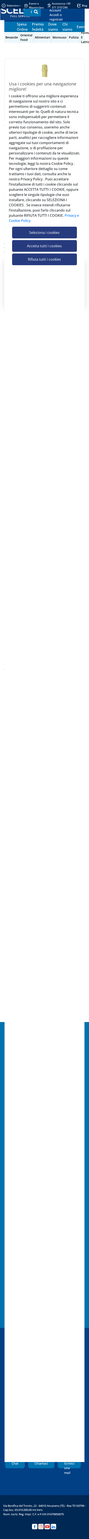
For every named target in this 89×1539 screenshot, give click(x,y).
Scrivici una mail (69, 1464)
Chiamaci (41, 1463)
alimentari (42, 37)
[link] (60, 15)
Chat (15, 1463)
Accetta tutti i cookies (44, 246)
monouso (59, 37)
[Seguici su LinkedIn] (53, 1526)
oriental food (26, 37)
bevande (11, 37)
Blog (84, 5)
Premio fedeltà (38, 27)
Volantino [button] (13, 5)
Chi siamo (67, 27)
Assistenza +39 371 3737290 (61, 5)
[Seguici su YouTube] (47, 1526)
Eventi (82, 26)
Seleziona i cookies (44, 232)
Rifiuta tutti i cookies (44, 259)
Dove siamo (53, 27)
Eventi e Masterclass (36, 5)
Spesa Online (22, 27)
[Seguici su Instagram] (41, 1526)
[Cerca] (36, 12)
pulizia (74, 37)
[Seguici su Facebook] (34, 1526)
